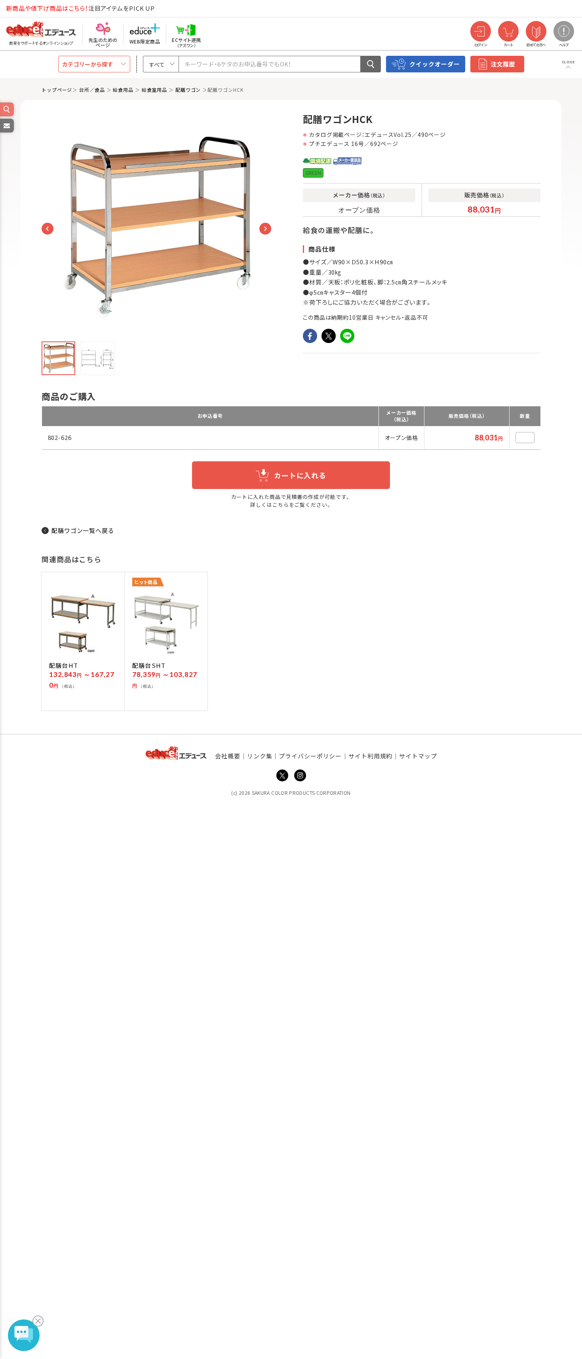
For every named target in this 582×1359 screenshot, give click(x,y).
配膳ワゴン (188, 89)
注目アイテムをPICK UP (80, 8)
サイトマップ (418, 756)
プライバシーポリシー (310, 756)
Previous (47, 229)
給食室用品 (154, 89)
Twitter (282, 775)
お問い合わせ (6, 132)
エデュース (27, 8)
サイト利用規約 (370, 756)
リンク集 (259, 756)
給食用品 (123, 89)
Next (265, 229)
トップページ (57, 89)
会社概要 (227, 756)
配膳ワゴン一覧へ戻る (82, 530)
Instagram (300, 775)
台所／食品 (92, 89)
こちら (280, 504)
